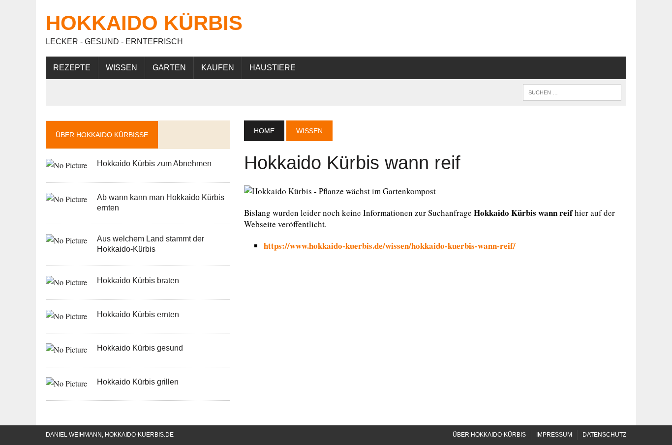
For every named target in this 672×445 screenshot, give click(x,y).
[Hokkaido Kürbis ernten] (66, 316)
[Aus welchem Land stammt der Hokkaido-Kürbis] (66, 240)
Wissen (121, 67)
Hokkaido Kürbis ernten (138, 314)
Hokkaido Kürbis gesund (140, 348)
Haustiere (272, 67)
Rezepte (72, 67)
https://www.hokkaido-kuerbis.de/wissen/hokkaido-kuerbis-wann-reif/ (390, 245)
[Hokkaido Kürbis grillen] (66, 383)
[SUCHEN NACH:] (572, 92)
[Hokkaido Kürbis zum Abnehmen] (66, 165)
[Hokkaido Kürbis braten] (66, 282)
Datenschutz (604, 434)
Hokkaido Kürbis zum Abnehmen (154, 163)
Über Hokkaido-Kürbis (489, 434)
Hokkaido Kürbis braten (138, 280)
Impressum (554, 434)
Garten (169, 67)
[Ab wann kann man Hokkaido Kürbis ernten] (66, 199)
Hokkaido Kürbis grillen (138, 382)
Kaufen (217, 67)
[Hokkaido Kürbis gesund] (66, 349)
